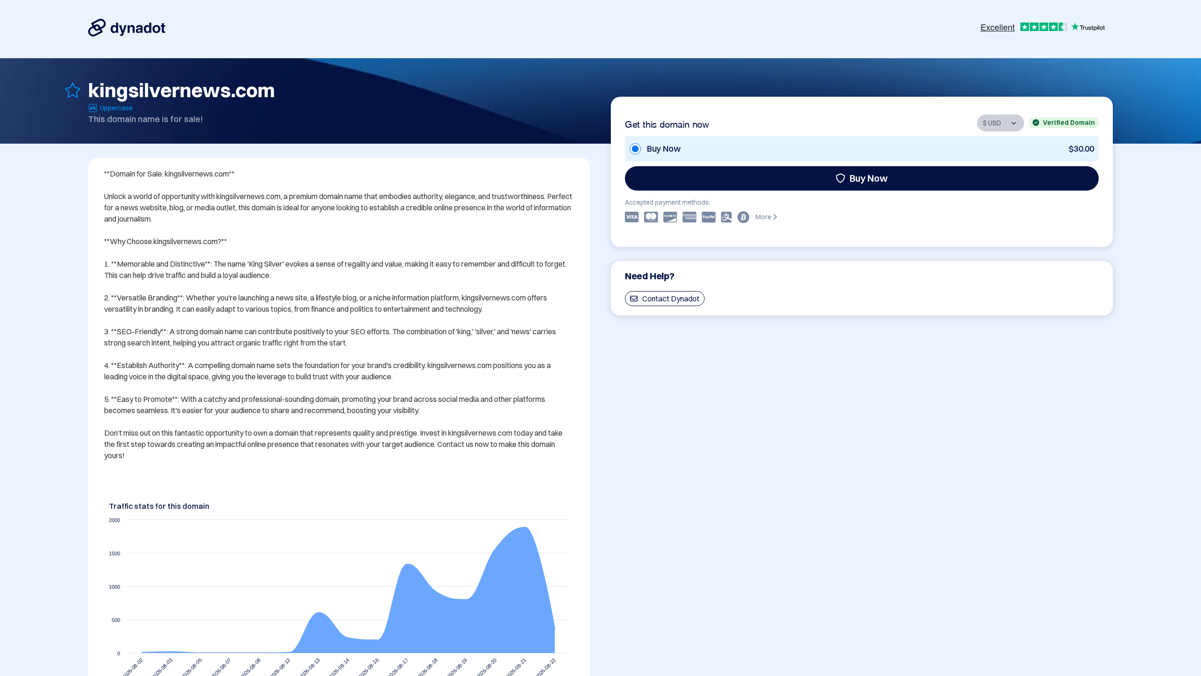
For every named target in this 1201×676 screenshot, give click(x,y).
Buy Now (869, 178)
